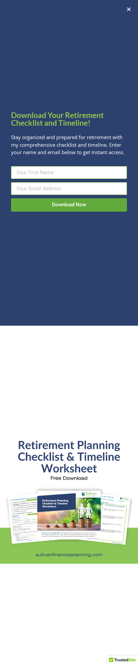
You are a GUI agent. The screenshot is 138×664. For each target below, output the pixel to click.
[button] (128, 9)
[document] (69, 332)
